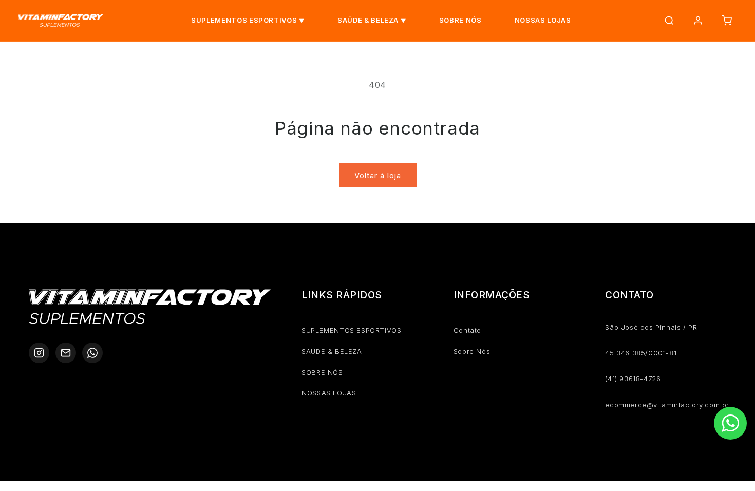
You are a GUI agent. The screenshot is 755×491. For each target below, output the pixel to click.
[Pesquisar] (669, 20)
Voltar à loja (377, 175)
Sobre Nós (472, 351)
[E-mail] (65, 353)
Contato (467, 330)
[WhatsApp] (92, 353)
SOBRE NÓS (460, 20)
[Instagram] (39, 353)
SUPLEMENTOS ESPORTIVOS (244, 20)
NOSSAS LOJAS (543, 20)
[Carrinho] (726, 20)
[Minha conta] (698, 20)
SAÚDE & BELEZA (368, 20)
